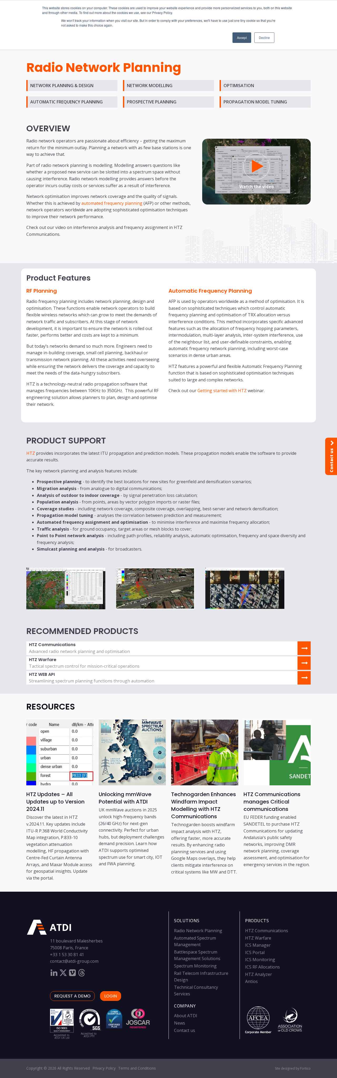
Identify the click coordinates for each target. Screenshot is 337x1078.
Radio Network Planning (198, 931)
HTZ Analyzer (258, 974)
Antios (251, 981)
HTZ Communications (266, 931)
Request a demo (72, 996)
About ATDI (185, 1016)
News (179, 1023)
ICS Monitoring (260, 959)
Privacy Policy (104, 1068)
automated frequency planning (111, 203)
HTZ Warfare (258, 938)
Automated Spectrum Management (195, 941)
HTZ (30, 453)
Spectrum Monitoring (195, 966)
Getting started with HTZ (222, 390)
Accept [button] (242, 37)
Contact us (184, 1030)
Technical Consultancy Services (196, 990)
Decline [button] (264, 37)
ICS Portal (255, 952)
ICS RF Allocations (262, 967)
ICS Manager (258, 945)
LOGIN (110, 996)
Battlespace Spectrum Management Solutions (197, 955)
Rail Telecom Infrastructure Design (201, 976)
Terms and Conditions (137, 1068)
